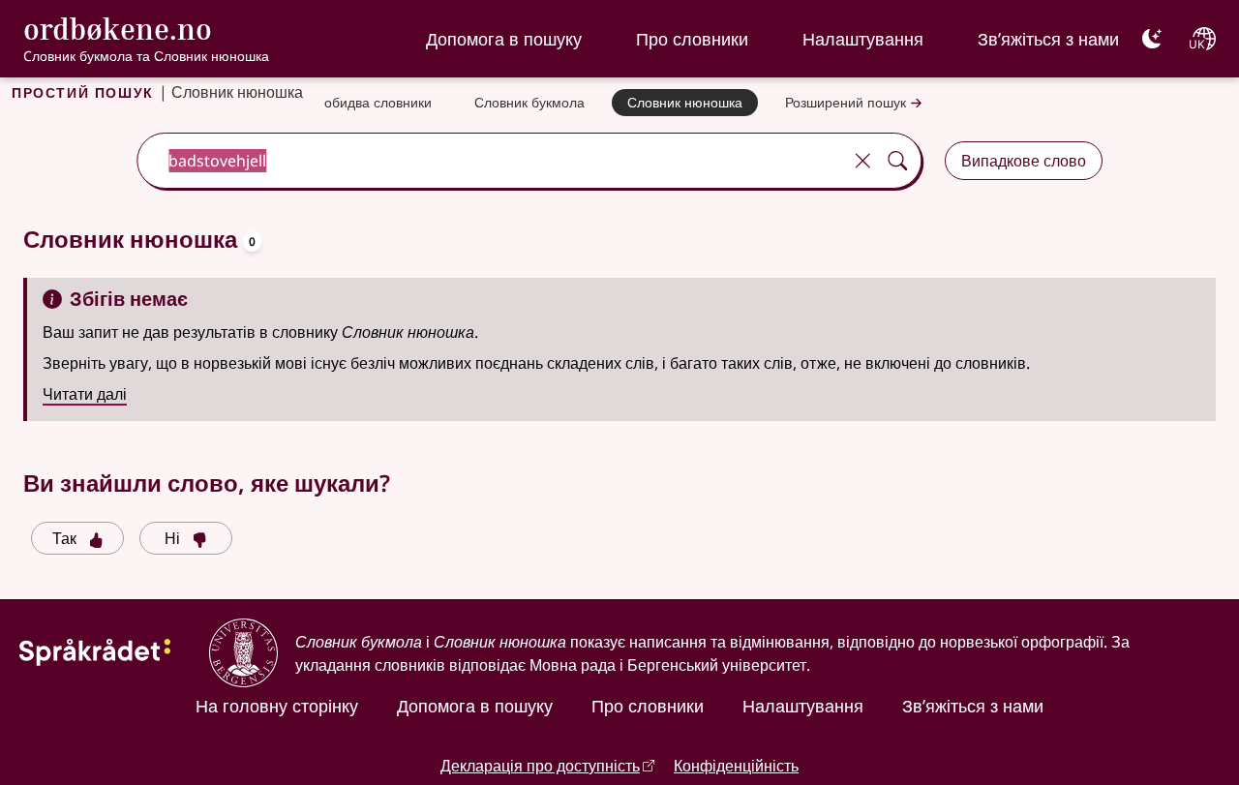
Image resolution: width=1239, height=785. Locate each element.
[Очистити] (862, 160)
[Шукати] (897, 160)
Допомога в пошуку (504, 38)
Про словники (692, 38)
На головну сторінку (277, 705)
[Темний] (1152, 38)
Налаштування (862, 38)
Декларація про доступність (540, 765)
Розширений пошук (845, 102)
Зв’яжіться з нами (1048, 38)
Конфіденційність (736, 765)
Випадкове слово (1023, 160)
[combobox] (491, 161)
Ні (172, 538)
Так (64, 538)
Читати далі (85, 394)
